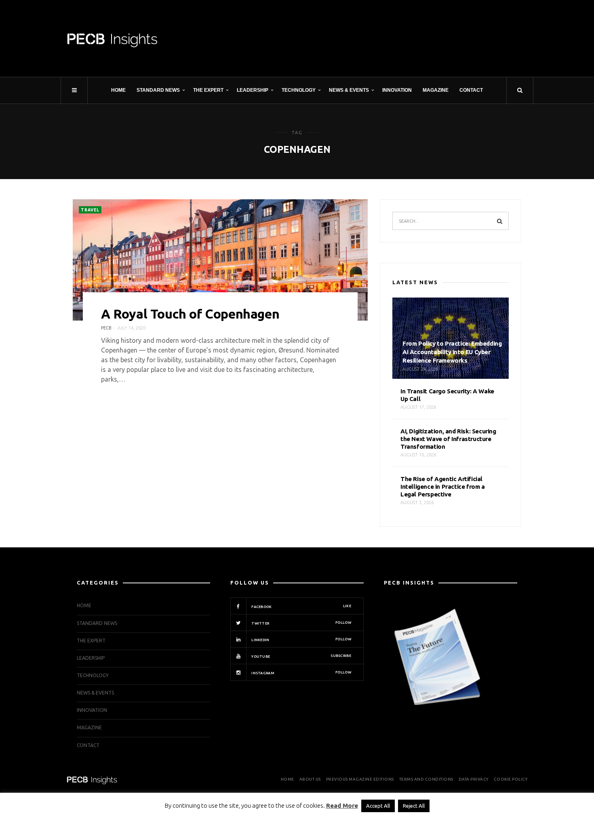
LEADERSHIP (252, 90)
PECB (106, 327)
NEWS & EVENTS (349, 90)
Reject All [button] (414, 806)
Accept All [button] (378, 806)
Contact (471, 90)
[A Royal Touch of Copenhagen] (220, 260)
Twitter (301, 623)
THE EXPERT (208, 90)
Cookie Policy (511, 779)
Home (118, 90)
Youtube (301, 656)
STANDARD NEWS (158, 90)
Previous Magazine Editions (360, 779)
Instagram (301, 672)
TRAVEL (90, 210)
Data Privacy (474, 779)
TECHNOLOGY (299, 90)
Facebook (301, 606)
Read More (342, 805)
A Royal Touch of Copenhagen (190, 313)
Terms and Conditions (426, 779)
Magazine (436, 90)
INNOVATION (397, 90)
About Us (310, 779)
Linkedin (301, 639)
